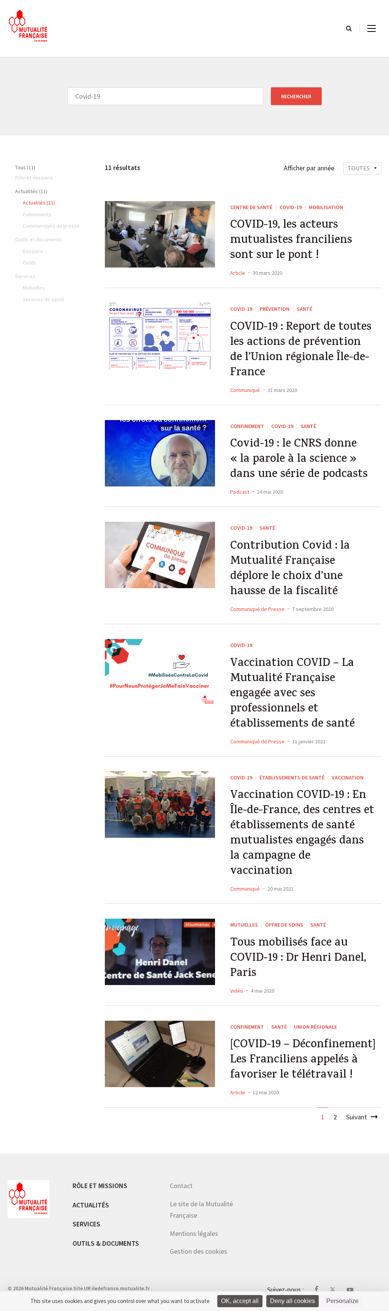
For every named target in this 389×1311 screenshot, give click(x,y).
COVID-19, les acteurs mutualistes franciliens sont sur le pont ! (291, 241)
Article (237, 272)
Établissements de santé (291, 777)
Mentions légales (194, 1233)
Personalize (342, 1301)
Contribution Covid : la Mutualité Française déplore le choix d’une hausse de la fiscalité (290, 569)
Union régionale (315, 1026)
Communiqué (245, 390)
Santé (304, 308)
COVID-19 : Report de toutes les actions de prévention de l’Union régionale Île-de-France (301, 350)
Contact (181, 1185)
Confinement (247, 426)
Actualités (91, 1205)
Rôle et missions (100, 1185)
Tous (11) (25, 167)
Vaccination (348, 777)
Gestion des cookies (198, 1251)
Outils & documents (106, 1243)
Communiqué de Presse (257, 609)
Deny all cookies (292, 1301)
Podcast (239, 491)
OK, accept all (240, 1301)
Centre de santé (251, 207)
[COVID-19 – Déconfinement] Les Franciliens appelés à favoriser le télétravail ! (302, 1060)
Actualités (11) (31, 191)
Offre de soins (284, 924)
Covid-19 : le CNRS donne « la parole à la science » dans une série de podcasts (299, 460)
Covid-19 (291, 207)
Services (86, 1224)
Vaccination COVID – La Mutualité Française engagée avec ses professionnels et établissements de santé (292, 694)
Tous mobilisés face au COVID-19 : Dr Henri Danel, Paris (298, 959)
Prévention (274, 308)
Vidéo (236, 990)
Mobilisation (326, 207)
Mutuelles (244, 924)
